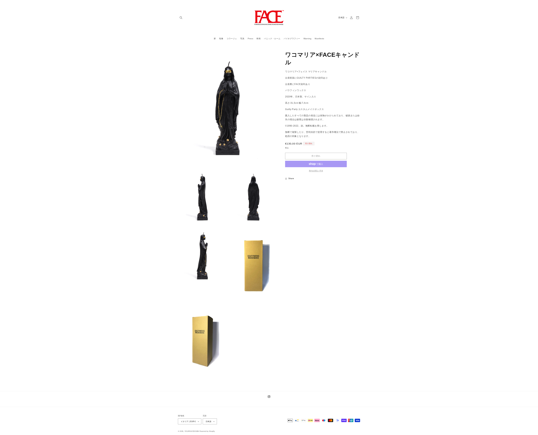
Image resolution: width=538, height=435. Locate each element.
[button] (181, 18)
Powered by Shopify (207, 431)
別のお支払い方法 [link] (316, 171)
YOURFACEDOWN (192, 431)
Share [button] (291, 178)
